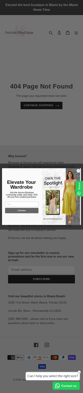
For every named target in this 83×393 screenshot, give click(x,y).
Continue (22, 211)
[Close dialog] (78, 171)
